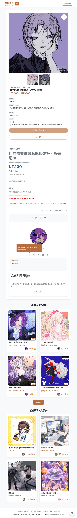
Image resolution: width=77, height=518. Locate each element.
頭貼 (21, 203)
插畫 (47, 203)
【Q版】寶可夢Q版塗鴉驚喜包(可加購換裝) (23, 448)
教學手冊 (39, 515)
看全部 (38, 402)
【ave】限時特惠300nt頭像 (17, 342)
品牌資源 (46, 515)
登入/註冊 (67, 3)
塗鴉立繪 (11, 493)
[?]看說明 (17, 105)
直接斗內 (38, 137)
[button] (72, 513)
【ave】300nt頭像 (47, 342)
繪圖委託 (14, 203)
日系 (26, 203)
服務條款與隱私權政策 (57, 515)
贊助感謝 (16, 515)
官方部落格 (24, 515)
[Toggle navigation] (17, 3)
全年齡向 (32, 203)
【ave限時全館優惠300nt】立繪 (52, 387)
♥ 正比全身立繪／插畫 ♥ (49, 493)
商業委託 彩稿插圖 (47, 448)
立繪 (58, 203)
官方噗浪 (32, 515)
